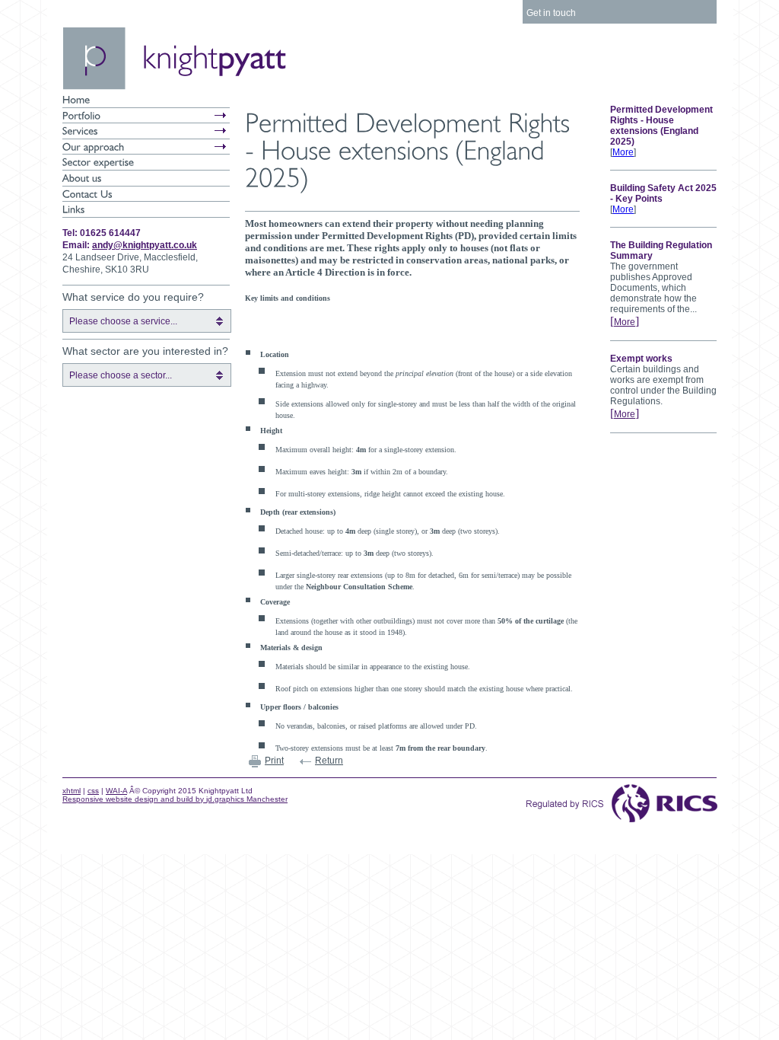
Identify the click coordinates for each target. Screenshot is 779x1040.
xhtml (71, 790)
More (623, 152)
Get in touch (551, 13)
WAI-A (116, 790)
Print (274, 760)
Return (329, 760)
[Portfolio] (146, 115)
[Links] (146, 209)
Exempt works (641, 358)
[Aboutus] (146, 178)
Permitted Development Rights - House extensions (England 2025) (661, 125)
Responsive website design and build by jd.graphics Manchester (175, 799)
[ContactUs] (146, 194)
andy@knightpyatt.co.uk (144, 245)
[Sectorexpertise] (146, 162)
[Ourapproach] (146, 147)
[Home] (146, 99)
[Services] (146, 131)
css (93, 790)
